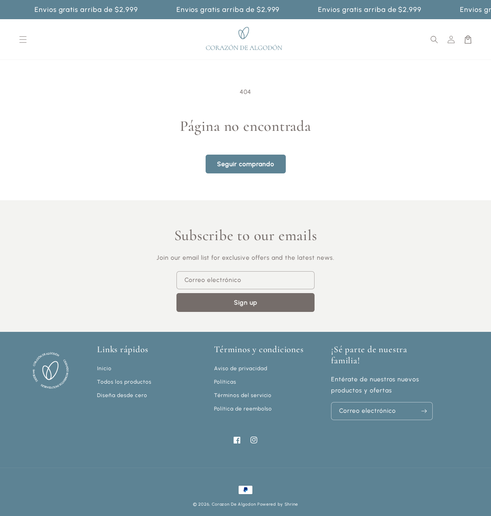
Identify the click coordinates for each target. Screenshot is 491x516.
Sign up (245, 302)
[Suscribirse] (423, 411)
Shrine (291, 504)
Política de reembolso (243, 409)
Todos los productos (124, 382)
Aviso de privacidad (240, 368)
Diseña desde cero (122, 395)
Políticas (225, 382)
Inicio (104, 368)
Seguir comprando (245, 164)
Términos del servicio (243, 395)
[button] (434, 39)
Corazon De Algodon (234, 504)
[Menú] (23, 39)
